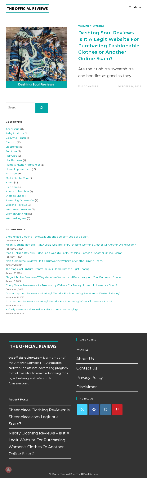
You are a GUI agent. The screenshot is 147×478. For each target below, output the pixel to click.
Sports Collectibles (17, 191)
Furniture (11, 151)
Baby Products (15, 133)
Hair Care (11, 155)
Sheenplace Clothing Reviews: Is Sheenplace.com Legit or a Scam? (47, 236)
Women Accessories (18, 209)
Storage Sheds (15, 195)
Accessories (13, 128)
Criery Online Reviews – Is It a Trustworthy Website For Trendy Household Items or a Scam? (61, 285)
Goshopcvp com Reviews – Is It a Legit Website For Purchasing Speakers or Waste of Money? (63, 293)
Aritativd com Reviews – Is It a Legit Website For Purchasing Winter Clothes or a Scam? (59, 301)
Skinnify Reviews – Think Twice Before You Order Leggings (42, 309)
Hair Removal (14, 160)
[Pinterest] (117, 409)
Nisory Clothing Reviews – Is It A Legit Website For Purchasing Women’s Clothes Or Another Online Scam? (71, 244)
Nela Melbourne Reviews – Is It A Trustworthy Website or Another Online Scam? (54, 260)
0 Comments (90, 86)
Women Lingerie (16, 218)
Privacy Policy (89, 377)
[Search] (41, 108)
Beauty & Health (16, 137)
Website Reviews (16, 204)
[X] (82, 409)
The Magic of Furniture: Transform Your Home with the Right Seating (48, 268)
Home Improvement (18, 169)
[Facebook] (94, 409)
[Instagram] (105, 409)
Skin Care (12, 186)
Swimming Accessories (20, 200)
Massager (12, 173)
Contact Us (86, 368)
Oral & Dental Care (17, 178)
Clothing (11, 142)
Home (82, 349)
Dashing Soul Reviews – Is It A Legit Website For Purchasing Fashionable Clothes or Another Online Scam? (109, 45)
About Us (85, 359)
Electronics (13, 146)
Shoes (10, 182)
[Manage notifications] (8, 470)
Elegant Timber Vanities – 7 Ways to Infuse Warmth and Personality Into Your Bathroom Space (63, 277)
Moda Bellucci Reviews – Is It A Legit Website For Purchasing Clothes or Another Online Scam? (64, 252)
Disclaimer (86, 387)
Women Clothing (91, 26)
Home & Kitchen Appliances (23, 164)
